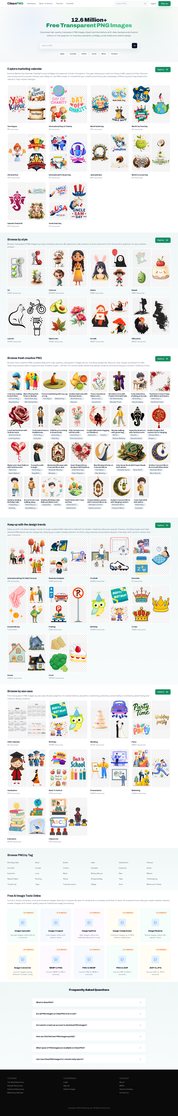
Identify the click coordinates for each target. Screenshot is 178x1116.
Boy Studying (137, 402)
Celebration (123, 862)
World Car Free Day (139, 126)
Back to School (45, 3)
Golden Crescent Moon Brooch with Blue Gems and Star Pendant (158, 467)
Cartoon (52, 290)
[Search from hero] (134, 45)
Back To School (55, 790)
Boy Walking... (31, 508)
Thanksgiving (152, 879)
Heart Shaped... (78, 473)
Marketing (136, 790)
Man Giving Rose (31, 402)
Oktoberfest (12, 175)
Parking (52, 627)
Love (37, 873)
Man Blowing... (100, 473)
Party (134, 742)
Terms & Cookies (126, 1089)
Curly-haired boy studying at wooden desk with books (139, 396)
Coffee (83, 54)
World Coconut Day (140, 175)
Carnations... (75, 435)
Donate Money (13, 627)
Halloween (31, 3)
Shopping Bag (96, 879)
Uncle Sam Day (55, 223)
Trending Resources (15, 1082)
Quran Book (137, 470)
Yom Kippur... (100, 470)
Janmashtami (96, 175)
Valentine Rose (14, 435)
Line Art (10, 339)
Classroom (53, 839)
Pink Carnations (76, 438)
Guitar (149, 868)
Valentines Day (78, 470)
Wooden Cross (115, 402)
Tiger (37, 884)
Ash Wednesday (116, 399)
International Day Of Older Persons (22, 578)
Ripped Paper (12, 879)
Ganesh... (134, 435)
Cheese (150, 862)
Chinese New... (154, 435)
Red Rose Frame (157, 402)
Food (51, 675)
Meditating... (60, 399)
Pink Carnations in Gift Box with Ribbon (76, 432)
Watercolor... (97, 399)
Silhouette (136, 339)
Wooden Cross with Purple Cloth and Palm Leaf (118, 396)
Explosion (123, 868)
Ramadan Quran (124, 470)
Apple (62, 54)
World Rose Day (31, 399)
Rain (120, 873)
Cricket (66, 868)
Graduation (12, 790)
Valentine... (92, 435)
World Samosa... (77, 399)
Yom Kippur (12, 126)
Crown (134, 627)
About (121, 1082)
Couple (38, 868)
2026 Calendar (13, 742)
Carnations (96, 402)
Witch (104, 54)
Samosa (74, 402)
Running (38, 879)
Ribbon (149, 873)
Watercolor (53, 339)
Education (11, 839)
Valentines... (156, 399)
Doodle (93, 339)
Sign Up (66, 1086)
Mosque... (52, 473)
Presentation (95, 790)
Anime (93, 290)
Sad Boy (12, 508)
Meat (65, 873)
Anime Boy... (137, 399)
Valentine (12, 470)
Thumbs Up (11, 884)
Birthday (93, 627)
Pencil (94, 54)
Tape (121, 879)
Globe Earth (71, 508)
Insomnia (135, 578)
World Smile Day (97, 126)
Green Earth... (72, 505)
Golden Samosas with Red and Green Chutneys (78, 396)
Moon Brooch (155, 473)
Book (37, 862)
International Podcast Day (60, 175)
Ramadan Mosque (55, 470)
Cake (93, 862)
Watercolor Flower (154, 884)
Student (114, 54)
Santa (65, 879)
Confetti (10, 868)
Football (70, 3)
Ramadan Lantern (95, 505)
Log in (153, 3)
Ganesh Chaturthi (14, 223)
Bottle (65, 862)
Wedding (94, 742)
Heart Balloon (14, 473)
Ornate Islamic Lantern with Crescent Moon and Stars (97, 502)
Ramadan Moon (156, 470)
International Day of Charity (60, 126)
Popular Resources (15, 1086)
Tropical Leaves (69, 884)
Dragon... (152, 438)
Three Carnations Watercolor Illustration (97, 396)
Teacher (59, 3)
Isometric (11, 873)
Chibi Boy (55, 438)
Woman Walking (119, 438)
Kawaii (134, 290)
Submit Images (69, 1089)
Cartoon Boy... (14, 399)
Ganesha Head (136, 438)
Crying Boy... (14, 505)
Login (65, 1082)
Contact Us (124, 1093)
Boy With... (36, 473)
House (10, 675)
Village (93, 884)
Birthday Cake (13, 862)
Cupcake (94, 868)
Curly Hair (37, 438)
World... (116, 435)
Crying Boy (46, 505)
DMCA (121, 1086)
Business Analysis (56, 578)
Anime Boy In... (31, 505)
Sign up (164, 3)
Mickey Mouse (97, 873)
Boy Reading (13, 402)
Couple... (104, 435)
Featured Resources (15, 1089)
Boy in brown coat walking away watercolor (31, 502)
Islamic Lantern (95, 508)
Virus (121, 884)
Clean (15, 3)
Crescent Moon (118, 508)
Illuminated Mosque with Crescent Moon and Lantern (57, 467)
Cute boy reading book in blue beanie (14, 396)
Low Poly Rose (14, 438)
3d (8, 290)
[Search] (145, 3)
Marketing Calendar (15, 1093)
